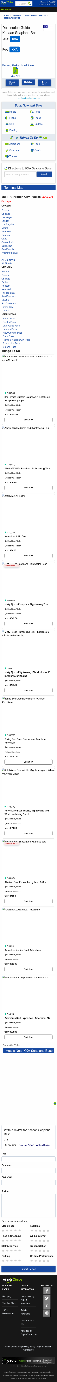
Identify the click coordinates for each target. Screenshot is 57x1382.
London (5, 220)
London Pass (10, 329)
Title (3, 1153)
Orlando (5, 235)
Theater (13, 156)
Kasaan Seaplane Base (35, 15)
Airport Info (12, 83)
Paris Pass (8, 336)
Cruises (38, 124)
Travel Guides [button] (45, 83)
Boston (5, 210)
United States (27, 65)
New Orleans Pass (12, 332)
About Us (16, 1346)
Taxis (37, 111)
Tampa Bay (7, 307)
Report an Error (44, 1346)
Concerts (14, 150)
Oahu (4, 238)
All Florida (6, 263)
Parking (13, 130)
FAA (5, 49)
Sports (37, 150)
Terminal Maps (9, 1302)
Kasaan (6, 65)
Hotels (12, 111)
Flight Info (28, 82)
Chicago (5, 213)
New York (6, 231)
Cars (11, 124)
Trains (37, 118)
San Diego (7, 245)
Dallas (4, 282)
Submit (44, 174)
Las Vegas (6, 217)
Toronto (5, 310)
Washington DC (9, 252)
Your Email (6, 1176)
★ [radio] (3, 1230)
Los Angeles (7, 224)
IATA (5, 39)
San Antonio (7, 242)
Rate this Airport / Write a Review (34, 1144)
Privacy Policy (28, 1346)
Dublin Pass (9, 322)
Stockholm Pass (11, 343)
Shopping (6, 1296)
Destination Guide (12, 18)
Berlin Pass (9, 318)
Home (6, 15)
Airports (17, 15)
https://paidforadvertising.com (28, 98)
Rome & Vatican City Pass (16, 339)
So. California (8, 303)
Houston (5, 285)
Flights (12, 118)
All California (8, 259)
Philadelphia (8, 292)
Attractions (14, 144)
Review (5, 1191)
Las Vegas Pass (11, 325)
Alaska (15, 65)
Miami (4, 228)
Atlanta (5, 271)
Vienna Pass (9, 346)
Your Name (6, 1165)
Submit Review (28, 1269)
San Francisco (8, 249)
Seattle (5, 300)
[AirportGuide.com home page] (7, 3)
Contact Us (28, 1349)
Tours (37, 144)
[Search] (29, 3)
